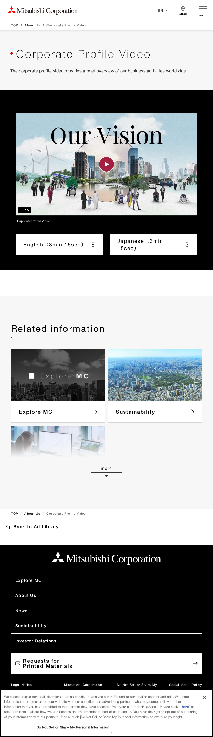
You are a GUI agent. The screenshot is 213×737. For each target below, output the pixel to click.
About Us (32, 25)
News (21, 610)
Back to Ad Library (36, 526)
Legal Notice (21, 685)
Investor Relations (36, 640)
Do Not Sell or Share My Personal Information (137, 687)
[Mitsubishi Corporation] (106, 558)
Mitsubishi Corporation (43, 10)
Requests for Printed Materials (47, 663)
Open (202, 10)
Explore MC (28, 580)
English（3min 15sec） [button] (55, 244)
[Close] (204, 697)
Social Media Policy (185, 685)
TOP (14, 25)
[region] (106, 713)
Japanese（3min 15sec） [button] (140, 244)
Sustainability (30, 625)
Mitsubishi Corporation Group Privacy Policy (83, 687)
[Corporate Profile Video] (106, 164)
